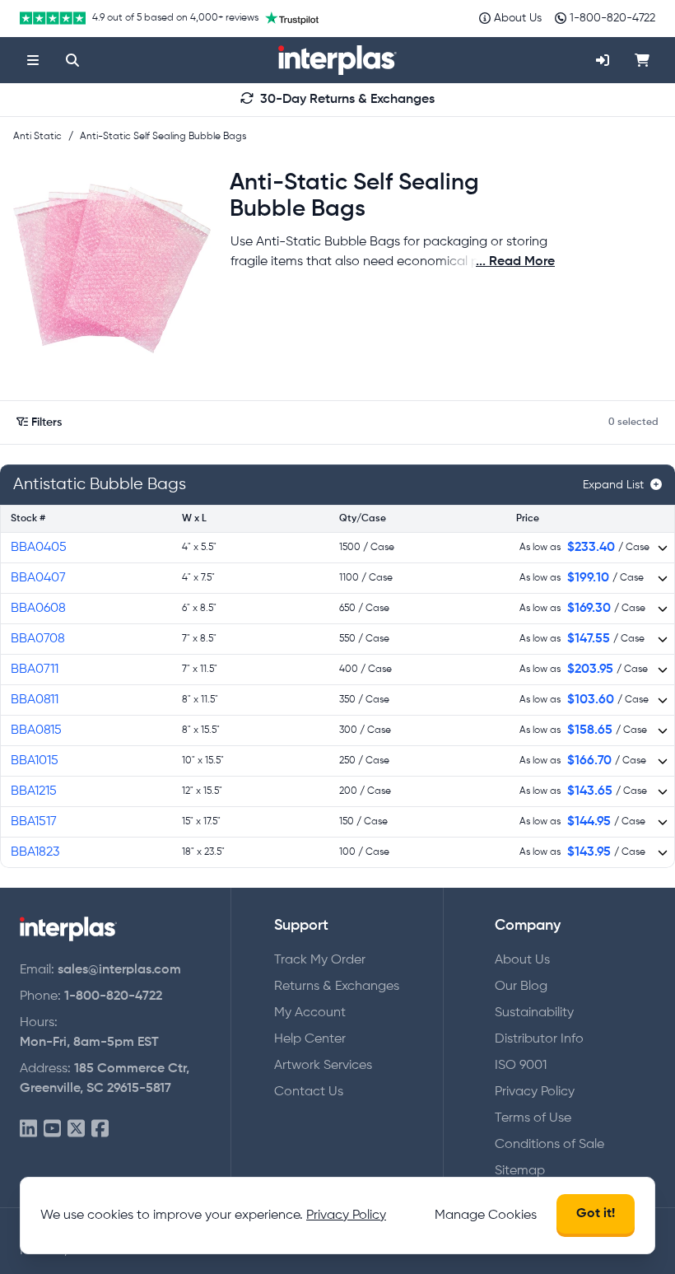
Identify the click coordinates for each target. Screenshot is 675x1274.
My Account (310, 1013)
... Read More (515, 261)
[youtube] (52, 1129)
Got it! (595, 1213)
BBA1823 (35, 852)
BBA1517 (34, 821)
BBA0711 (34, 669)
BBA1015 (34, 761)
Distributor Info (539, 1039)
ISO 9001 (521, 1065)
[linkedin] (28, 1129)
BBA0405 (39, 547)
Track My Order (319, 960)
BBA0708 (38, 639)
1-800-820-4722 (113, 996)
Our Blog (521, 986)
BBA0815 (36, 730)
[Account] (602, 60)
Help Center (310, 1039)
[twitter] (76, 1129)
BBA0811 (34, 700)
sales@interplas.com (119, 970)
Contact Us (308, 1092)
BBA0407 (38, 578)
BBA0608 (38, 608)
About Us (522, 960)
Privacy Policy (535, 1092)
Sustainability (534, 1013)
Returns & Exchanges (336, 986)
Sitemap (520, 1171)
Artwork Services (323, 1065)
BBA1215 (34, 791)
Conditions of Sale (549, 1144)
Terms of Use (533, 1118)
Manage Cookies (486, 1215)
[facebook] (100, 1129)
